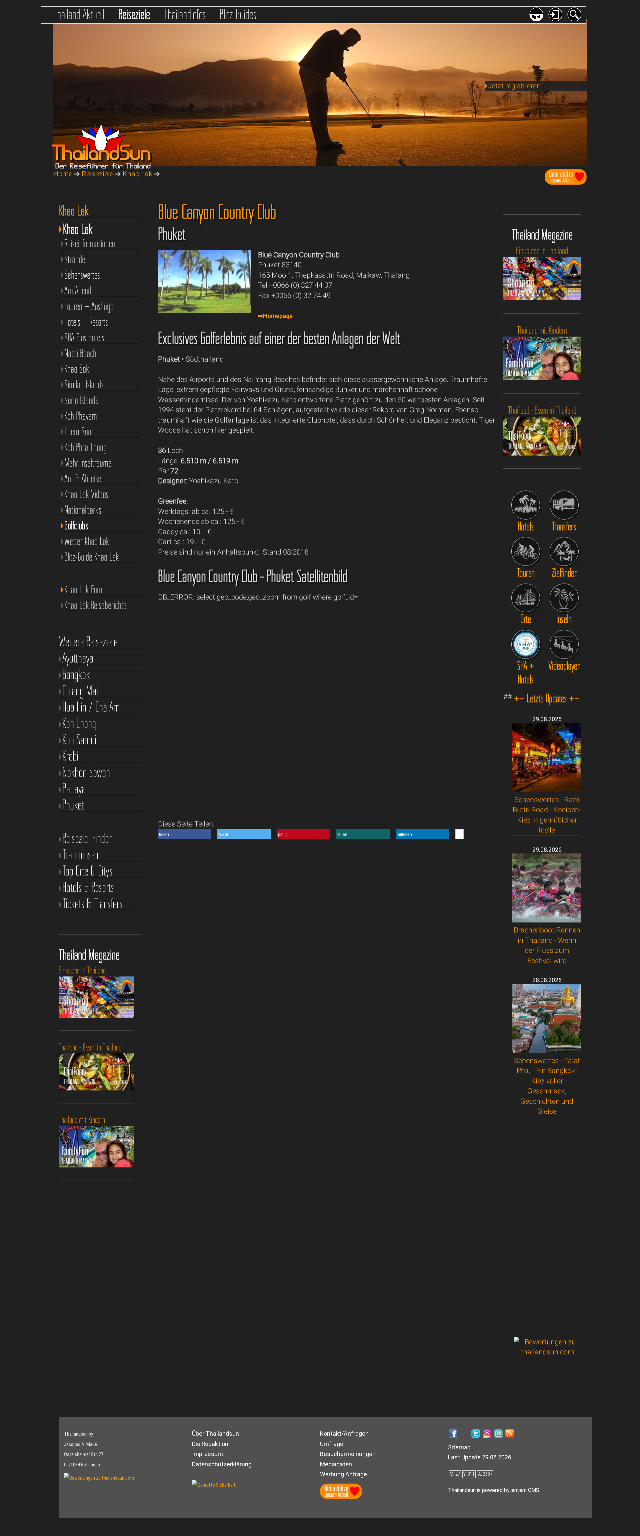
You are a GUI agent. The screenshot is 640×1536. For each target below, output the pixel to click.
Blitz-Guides (238, 14)
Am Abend (77, 290)
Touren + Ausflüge (89, 305)
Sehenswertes (82, 274)
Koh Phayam (80, 415)
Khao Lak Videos (86, 493)
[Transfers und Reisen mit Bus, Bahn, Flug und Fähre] (564, 505)
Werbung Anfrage (343, 1474)
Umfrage (331, 1443)
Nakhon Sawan (86, 772)
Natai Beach (80, 352)
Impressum (207, 1453)
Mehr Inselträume (88, 462)
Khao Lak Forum (86, 589)
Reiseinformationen (89, 243)
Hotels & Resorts (88, 887)
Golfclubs (76, 525)
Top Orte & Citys (87, 871)
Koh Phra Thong (85, 446)
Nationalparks (82, 509)
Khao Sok (76, 368)
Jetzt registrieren (514, 86)
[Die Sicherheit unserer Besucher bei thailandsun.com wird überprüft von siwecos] (214, 1485)
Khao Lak (137, 174)
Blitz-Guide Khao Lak (91, 556)
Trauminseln (81, 854)
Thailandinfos (185, 14)
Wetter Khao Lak (86, 540)
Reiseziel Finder (87, 838)
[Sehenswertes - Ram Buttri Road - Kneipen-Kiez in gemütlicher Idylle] (546, 789)
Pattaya (74, 788)
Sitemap (459, 1447)
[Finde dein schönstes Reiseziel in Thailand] (564, 551)
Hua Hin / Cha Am (91, 707)
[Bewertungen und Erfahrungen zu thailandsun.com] (547, 1352)
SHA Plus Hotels (84, 337)
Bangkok (76, 674)
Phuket (73, 805)
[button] (184, 834)
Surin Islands (81, 399)
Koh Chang (79, 723)
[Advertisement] (547, 1227)
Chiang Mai (80, 691)
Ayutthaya (77, 658)
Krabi (70, 756)
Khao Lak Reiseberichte (95, 604)
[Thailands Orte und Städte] (525, 598)
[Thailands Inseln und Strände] (564, 598)
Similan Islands (84, 384)
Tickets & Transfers (92, 903)
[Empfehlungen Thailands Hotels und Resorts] (525, 505)
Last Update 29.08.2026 (479, 1457)
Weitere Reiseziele (88, 642)
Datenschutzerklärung (222, 1464)
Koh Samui (79, 740)
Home (62, 174)
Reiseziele (134, 14)
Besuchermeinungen (348, 1453)
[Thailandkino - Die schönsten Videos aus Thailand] (564, 644)
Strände (74, 258)
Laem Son (77, 431)
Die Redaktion (210, 1443)
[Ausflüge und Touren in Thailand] (525, 551)
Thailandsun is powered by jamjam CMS (493, 1490)
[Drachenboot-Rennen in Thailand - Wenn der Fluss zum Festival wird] (546, 920)
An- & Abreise (82, 478)
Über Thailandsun (215, 1433)
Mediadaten (336, 1464)
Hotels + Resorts (86, 321)
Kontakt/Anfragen (344, 1433)
